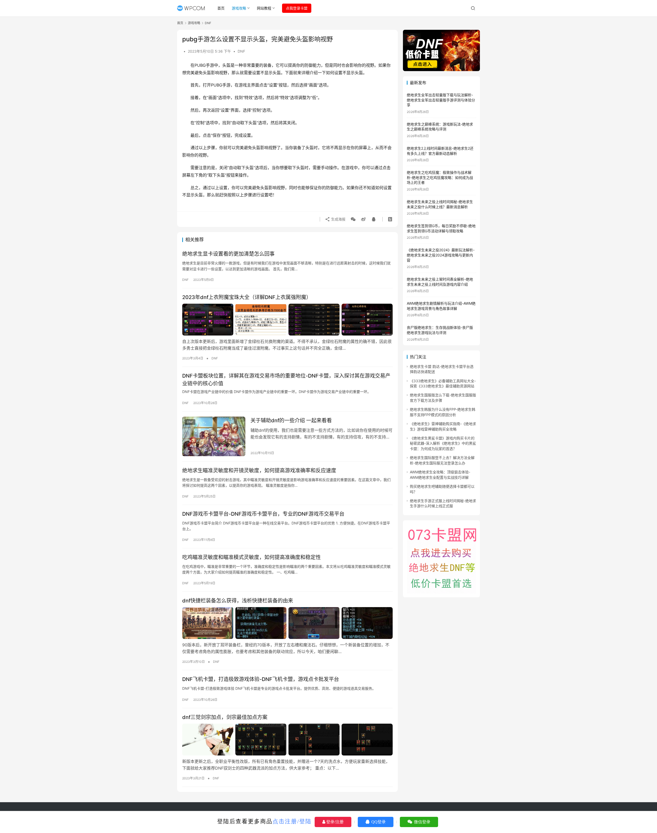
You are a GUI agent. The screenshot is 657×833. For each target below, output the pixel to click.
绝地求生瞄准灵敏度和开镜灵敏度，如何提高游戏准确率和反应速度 (259, 470)
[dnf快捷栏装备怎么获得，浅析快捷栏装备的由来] (287, 623)
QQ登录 (378, 822)
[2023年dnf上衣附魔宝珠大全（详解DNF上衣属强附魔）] (287, 320)
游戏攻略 (239, 8)
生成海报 (337, 219)
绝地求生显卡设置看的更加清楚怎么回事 (228, 254)
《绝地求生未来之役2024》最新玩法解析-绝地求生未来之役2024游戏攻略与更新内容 (441, 255)
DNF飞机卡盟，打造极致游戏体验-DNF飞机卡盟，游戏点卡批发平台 (260, 679)
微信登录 (421, 822)
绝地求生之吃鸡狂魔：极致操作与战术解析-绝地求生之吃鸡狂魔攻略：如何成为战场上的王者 (440, 177)
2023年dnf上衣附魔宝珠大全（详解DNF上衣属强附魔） (246, 297)
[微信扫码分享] (353, 219)
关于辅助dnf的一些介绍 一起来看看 (291, 420)
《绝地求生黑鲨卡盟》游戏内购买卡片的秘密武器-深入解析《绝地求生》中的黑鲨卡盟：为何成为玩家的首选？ (443, 443)
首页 (221, 8)
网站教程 (264, 8)
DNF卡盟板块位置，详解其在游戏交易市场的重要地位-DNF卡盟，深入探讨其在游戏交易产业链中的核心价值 (286, 379)
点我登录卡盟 (296, 8)
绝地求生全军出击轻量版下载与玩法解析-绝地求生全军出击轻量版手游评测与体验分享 (441, 100)
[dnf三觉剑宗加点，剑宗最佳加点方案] (287, 739)
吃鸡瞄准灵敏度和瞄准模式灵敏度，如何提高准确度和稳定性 (251, 557)
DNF (241, 51)
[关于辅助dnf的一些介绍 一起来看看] (213, 436)
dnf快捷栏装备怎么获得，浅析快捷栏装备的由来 (237, 601)
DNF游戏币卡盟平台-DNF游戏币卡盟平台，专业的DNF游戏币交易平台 (263, 514)
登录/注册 (334, 822)
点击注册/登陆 (292, 821)
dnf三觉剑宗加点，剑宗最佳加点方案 (224, 717)
